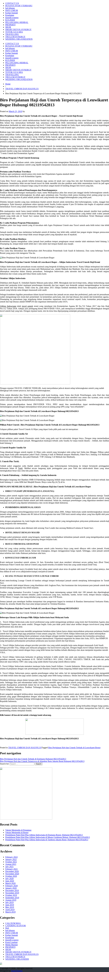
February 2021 (11, 869)
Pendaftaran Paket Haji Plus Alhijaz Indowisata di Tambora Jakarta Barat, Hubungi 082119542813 (46, 840)
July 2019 (9, 902)
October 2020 (11, 876)
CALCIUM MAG (13, 923)
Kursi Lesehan (11, 942)
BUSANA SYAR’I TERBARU (18, 6)
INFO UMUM (11, 10)
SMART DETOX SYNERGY (18, 29)
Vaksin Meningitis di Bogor (16, 832)
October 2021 (11, 862)
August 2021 (10, 864)
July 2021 (9, 866)
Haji (7, 928)
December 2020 (12, 871)
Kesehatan (9, 15)
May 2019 (9, 907)
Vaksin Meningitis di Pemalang (18, 830)
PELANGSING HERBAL (16, 22)
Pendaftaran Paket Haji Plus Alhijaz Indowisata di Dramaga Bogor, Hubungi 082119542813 (44, 835)
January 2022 (11, 859)
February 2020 (11, 886)
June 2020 (9, 881)
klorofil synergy (12, 17)
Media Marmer (11, 945)
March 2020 (10, 883)
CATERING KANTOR (15, 926)
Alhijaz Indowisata (8, 306)
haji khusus (10, 8)
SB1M (8, 27)
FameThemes (16, 971)
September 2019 (12, 898)
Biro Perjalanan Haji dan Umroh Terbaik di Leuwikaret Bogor (74, 747)
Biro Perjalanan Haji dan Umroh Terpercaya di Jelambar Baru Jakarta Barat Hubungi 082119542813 (42, 761)
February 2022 (11, 857)
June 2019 (9, 905)
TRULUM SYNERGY (15, 37)
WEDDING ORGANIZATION (19, 39)
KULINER (10, 20)
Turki (20, 468)
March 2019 (10, 912)
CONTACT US (12, 3)
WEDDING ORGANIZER (17, 959)
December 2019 (12, 890)
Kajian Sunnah (11, 13)
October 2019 (11, 895)
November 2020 (12, 874)
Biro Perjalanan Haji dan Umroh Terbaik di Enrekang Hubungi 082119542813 (33, 759)
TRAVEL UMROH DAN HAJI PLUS (22, 89)
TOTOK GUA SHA (14, 32)
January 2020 (11, 888)
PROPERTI (10, 25)
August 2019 (10, 900)
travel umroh (27, 306)
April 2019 (9, 909)
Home (8, 84)
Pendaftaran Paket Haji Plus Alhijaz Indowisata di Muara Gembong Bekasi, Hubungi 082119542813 (47, 837)
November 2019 (12, 893)
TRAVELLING (12, 34)
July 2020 (9, 878)
